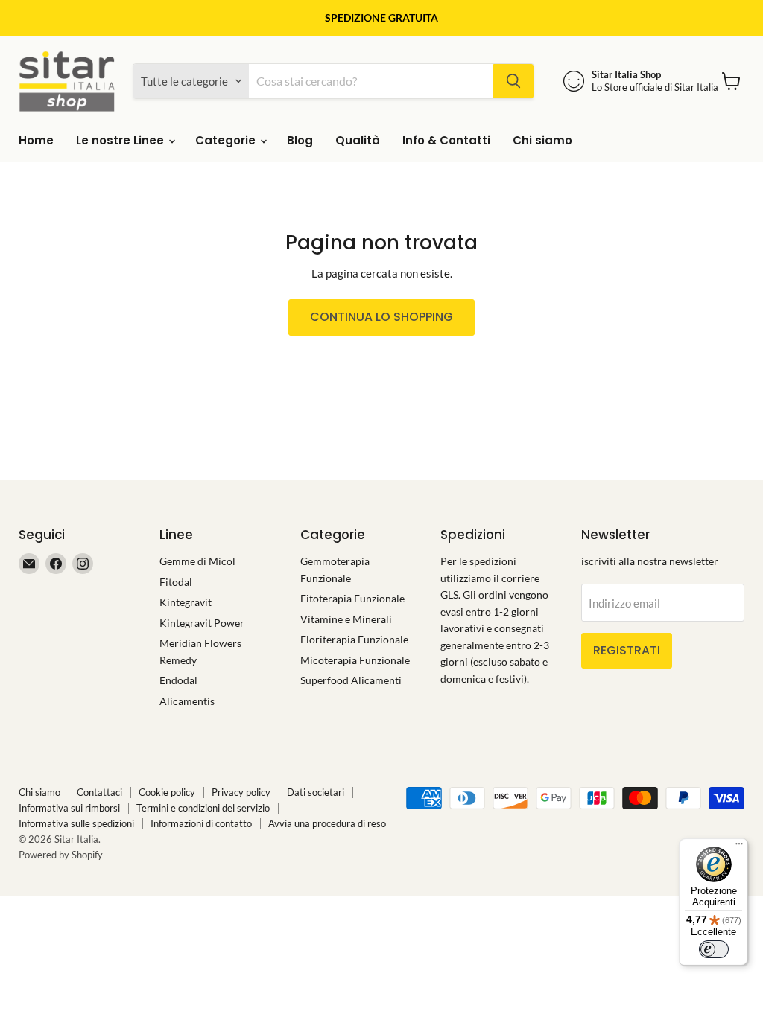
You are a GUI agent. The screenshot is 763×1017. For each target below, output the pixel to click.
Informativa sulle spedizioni (76, 823)
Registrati (626, 650)
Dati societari (315, 792)
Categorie (227, 140)
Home (36, 140)
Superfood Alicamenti (351, 680)
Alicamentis (187, 701)
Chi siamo (542, 140)
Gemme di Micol (197, 561)
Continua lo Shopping (381, 316)
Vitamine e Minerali (346, 619)
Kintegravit (185, 602)
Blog (300, 140)
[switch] (714, 949)
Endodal (178, 680)
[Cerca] (513, 81)
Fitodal (175, 582)
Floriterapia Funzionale (354, 639)
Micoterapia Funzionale (355, 660)
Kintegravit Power (201, 622)
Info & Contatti (446, 140)
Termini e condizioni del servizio (203, 808)
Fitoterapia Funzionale (352, 598)
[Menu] (739, 847)
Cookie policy (167, 792)
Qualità (357, 140)
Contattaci (99, 792)
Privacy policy (241, 792)
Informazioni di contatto (201, 823)
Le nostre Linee (121, 140)
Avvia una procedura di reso (327, 823)
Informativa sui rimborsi (69, 808)
